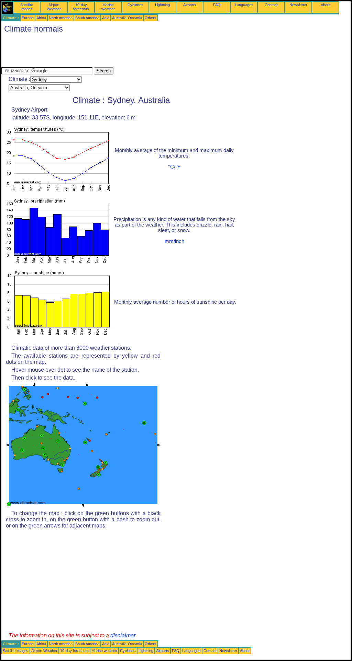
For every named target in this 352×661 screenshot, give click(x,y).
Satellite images (26, 7)
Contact (271, 5)
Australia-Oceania (127, 18)
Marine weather (108, 7)
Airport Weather (54, 7)
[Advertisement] (126, 51)
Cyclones (135, 5)
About (325, 5)
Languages (244, 5)
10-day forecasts (81, 7)
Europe (28, 18)
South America (87, 18)
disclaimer (122, 635)
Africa (41, 18)
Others (150, 18)
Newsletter (298, 5)
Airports (189, 5)
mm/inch (174, 241)
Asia (105, 18)
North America (61, 18)
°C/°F (174, 167)
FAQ (217, 5)
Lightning (162, 5)
